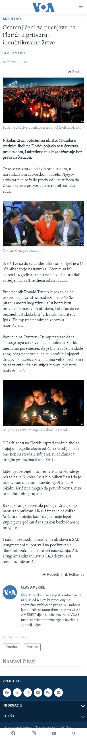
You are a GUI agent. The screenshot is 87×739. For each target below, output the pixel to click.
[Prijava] (58, 692)
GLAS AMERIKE (15, 53)
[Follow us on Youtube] (38, 692)
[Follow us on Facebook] (7, 692)
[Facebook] (13, 733)
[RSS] (48, 692)
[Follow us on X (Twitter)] (17, 692)
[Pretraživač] (74, 733)
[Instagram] (34, 733)
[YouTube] (54, 733)
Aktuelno (12, 19)
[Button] (76, 72)
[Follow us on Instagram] (27, 692)
